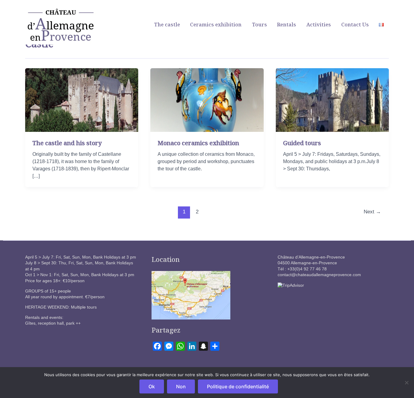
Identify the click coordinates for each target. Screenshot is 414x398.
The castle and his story (67, 143)
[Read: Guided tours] (332, 99)
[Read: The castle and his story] (81, 99)
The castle (167, 24)
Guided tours (302, 143)
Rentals (286, 24)
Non (181, 386)
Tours (259, 24)
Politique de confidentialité (238, 386)
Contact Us (355, 24)
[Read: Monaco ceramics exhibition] (206, 99)
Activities (318, 24)
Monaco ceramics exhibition (198, 143)
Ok (152, 386)
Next (372, 212)
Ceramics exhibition (216, 24)
